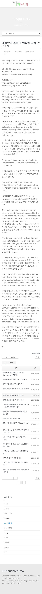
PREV (6, 357)
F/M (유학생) (8, 523)
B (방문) (6, 508)
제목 (15, 368)
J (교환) (6, 533)
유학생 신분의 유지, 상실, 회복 (11, 418)
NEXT (13, 357)
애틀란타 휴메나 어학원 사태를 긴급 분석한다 (16, 388)
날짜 (35, 368)
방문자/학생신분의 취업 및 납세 (12, 458)
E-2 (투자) (7, 518)
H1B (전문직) (8, 528)
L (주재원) (7, 542)
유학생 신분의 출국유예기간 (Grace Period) (15, 423)
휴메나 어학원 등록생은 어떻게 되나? (13, 384)
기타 (5, 552)
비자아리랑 (18, 52)
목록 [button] (37, 478)
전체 (5, 362)
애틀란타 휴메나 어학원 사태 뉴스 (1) (13, 400)
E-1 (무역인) (8, 513)
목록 (37, 357)
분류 (11, 362)
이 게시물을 (36, 353)
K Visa (6, 538)
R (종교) (6, 547)
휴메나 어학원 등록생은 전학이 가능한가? (15, 379)
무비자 (6, 504)
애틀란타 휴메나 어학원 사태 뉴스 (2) (13, 395)
